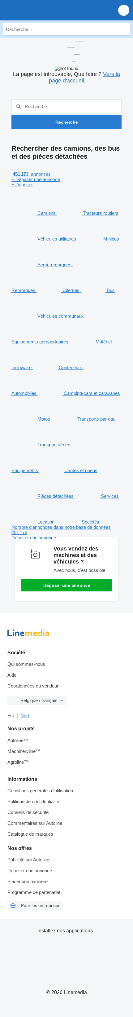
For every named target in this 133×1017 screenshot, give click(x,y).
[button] (123, 10)
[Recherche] (124, 29)
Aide (11, 675)
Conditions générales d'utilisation (40, 790)
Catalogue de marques (30, 834)
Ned (24, 715)
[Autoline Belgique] (40, 10)
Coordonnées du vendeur (32, 685)
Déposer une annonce (66, 585)
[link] (66, 532)
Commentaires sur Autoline (34, 823)
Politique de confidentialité (33, 801)
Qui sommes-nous (26, 664)
